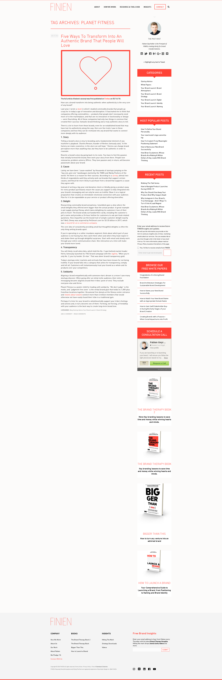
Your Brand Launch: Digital (151, 100)
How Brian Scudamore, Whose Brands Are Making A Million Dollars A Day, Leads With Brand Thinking (153, 156)
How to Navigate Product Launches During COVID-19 (154, 187)
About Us (54, 643)
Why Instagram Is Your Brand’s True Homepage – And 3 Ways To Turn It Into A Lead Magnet (153, 200)
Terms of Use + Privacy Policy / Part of (91, 666)
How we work (110, 7)
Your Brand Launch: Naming (152, 106)
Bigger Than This (77, 647)
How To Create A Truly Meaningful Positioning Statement (154, 142)
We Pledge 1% (56, 655)
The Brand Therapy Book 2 (80, 640)
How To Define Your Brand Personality (151, 130)
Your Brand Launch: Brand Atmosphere (151, 89)
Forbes (107, 99)
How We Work (56, 640)
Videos (104, 647)
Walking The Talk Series (150, 183)
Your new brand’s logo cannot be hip (153, 136)
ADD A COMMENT (66, 314)
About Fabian (55, 651)
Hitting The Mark (108, 640)
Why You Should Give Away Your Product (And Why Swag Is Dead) (153, 193)
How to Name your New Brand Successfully (152, 148)
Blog (71, 310)
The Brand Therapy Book (80, 643)
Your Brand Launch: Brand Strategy (95, 310)
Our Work (54, 647)
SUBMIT (165, 650)
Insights (147, 7)
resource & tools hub (130, 7)
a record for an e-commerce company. (81, 223)
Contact (160, 7)
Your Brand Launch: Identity (152, 103)
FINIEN (61, 7)
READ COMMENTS (80, 314)
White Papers (146, 85)
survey (115, 175)
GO (167, 252)
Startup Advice (78, 310)
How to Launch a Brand (79, 651)
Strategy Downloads (109, 643)
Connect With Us (56, 659)
